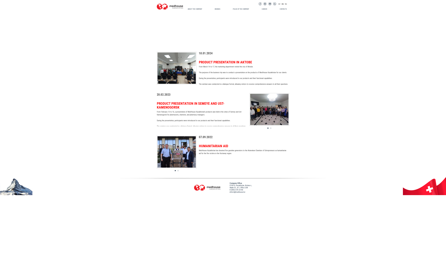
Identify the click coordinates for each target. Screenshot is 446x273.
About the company (195, 9)
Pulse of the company (241, 9)
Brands (217, 9)
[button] (268, 128)
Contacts (283, 9)
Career (264, 9)
